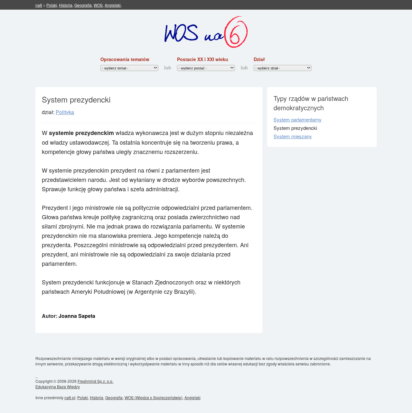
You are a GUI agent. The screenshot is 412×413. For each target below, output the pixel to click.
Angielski (113, 5)
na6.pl (69, 397)
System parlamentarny (298, 119)
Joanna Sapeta (77, 315)
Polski (51, 5)
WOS (98, 5)
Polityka (65, 112)
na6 (38, 5)
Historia (65, 5)
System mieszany (293, 136)
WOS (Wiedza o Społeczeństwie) (154, 397)
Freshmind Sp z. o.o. (95, 381)
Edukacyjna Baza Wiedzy (57, 386)
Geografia (83, 5)
